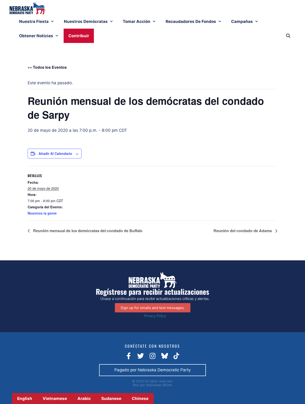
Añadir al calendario (55, 153)
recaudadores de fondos (191, 21)
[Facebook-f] (128, 356)
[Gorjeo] (140, 356)
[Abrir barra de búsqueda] (288, 36)
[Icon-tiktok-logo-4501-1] (176, 356)
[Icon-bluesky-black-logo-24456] (164, 356)
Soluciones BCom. (159, 385)
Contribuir (78, 35)
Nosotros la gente (42, 213)
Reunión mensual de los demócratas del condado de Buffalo (87, 230)
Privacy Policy (155, 316)
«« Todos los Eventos (47, 67)
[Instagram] (152, 356)
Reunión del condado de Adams (243, 230)
